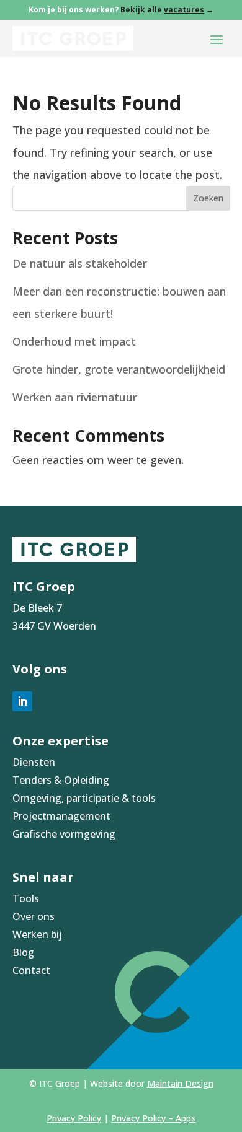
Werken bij (37, 934)
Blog (23, 952)
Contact (31, 970)
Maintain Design (180, 1083)
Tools (25, 898)
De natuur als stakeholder (79, 263)
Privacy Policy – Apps (153, 1118)
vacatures (184, 9)
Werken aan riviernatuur (74, 397)
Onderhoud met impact (74, 341)
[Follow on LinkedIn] (22, 701)
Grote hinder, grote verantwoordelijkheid (118, 369)
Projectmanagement (61, 816)
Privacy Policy (74, 1118)
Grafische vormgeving (63, 834)
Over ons (33, 916)
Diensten (33, 762)
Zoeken (208, 198)
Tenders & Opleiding (60, 780)
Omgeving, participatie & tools (84, 798)
